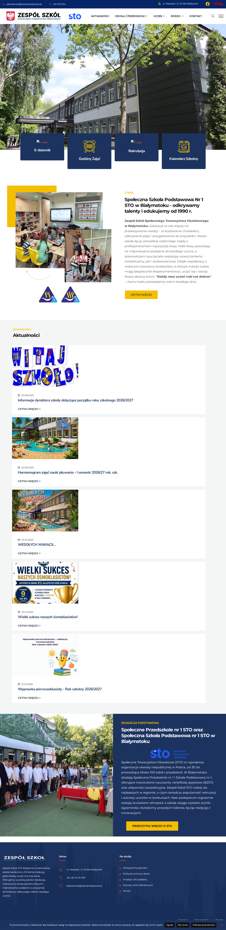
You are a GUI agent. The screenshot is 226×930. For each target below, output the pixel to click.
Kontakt (196, 16)
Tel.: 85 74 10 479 (76, 877)
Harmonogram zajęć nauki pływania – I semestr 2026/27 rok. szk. (68, 472)
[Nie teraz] (222, 925)
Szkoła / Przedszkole (130, 16)
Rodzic (176, 16)
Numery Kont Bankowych (138, 885)
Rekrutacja (136, 150)
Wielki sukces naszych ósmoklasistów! (47, 616)
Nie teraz (183, 925)
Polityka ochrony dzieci (136, 873)
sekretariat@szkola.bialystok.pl (24, 4)
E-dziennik (42, 150)
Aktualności (100, 16)
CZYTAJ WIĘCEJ (28, 409)
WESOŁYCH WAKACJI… (37, 544)
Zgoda (169, 925)
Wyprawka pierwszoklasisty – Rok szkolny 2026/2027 (60, 689)
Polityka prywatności (204, 925)
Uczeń (158, 16)
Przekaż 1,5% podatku (135, 879)
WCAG (127, 890)
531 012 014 (59, 4)
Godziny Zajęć (89, 158)
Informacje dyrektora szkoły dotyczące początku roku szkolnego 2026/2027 (75, 400)
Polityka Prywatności (135, 867)
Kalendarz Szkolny (183, 158)
